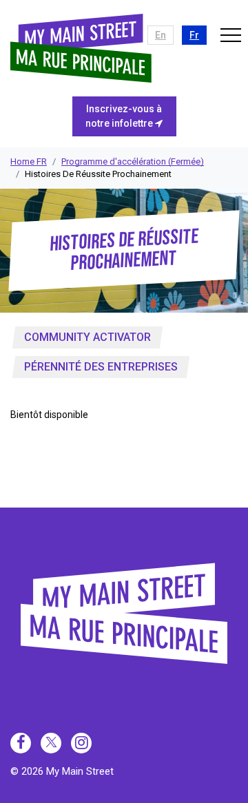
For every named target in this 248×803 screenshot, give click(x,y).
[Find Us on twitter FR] (51, 743)
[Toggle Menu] (231, 34)
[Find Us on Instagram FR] (81, 743)
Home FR (28, 161)
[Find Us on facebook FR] (20, 743)
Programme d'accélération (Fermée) (132, 161)
